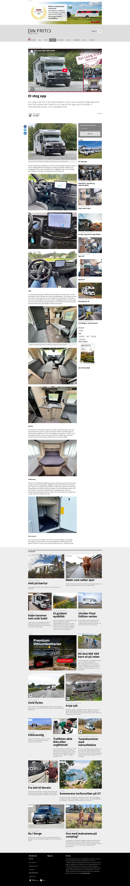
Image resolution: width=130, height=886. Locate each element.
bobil (88, 336)
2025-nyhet (81, 336)
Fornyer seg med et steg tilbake (89, 234)
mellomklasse (82, 339)
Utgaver (68, 40)
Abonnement (77, 40)
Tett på (46, 40)
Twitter (25, 129)
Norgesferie (33, 40)
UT (60, 799)
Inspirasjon (60, 40)
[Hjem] (39, 32)
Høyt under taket (84, 208)
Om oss (84, 40)
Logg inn (94, 31)
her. (66, 873)
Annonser (91, 40)
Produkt (53, 40)
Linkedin (25, 133)
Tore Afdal (36, 116)
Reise (40, 40)
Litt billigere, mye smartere (88, 323)
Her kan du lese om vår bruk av (74, 873)
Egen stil (81, 256)
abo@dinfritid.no (32, 876)
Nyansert (81, 279)
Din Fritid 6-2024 (84, 368)
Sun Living (93, 336)
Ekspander (100, 31)
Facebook (25, 126)
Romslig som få (83, 301)
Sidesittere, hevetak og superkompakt (86, 184)
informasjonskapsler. (85, 873)
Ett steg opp (82, 161)
